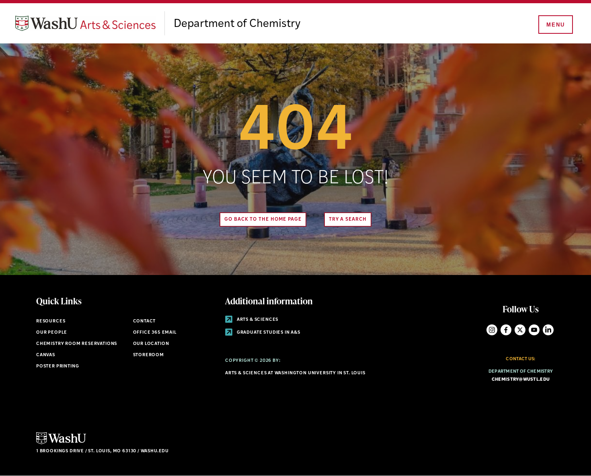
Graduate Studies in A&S (268, 332)
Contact (144, 321)
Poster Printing (57, 366)
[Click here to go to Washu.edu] (61, 443)
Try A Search (348, 219)
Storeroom (148, 355)
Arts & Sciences (257, 320)
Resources (50, 321)
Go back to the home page (263, 219)
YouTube (534, 329)
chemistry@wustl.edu (521, 380)
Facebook (506, 329)
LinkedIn (548, 329)
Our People (51, 332)
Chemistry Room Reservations (76, 344)
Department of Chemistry (237, 24)
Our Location (151, 344)
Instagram (491, 329)
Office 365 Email (155, 332)
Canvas (45, 355)
